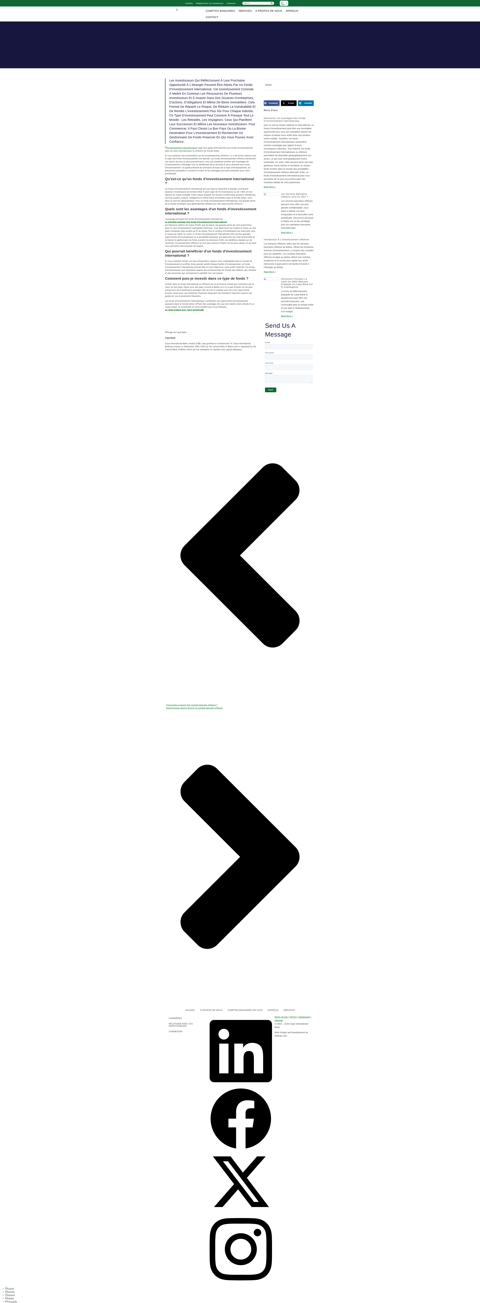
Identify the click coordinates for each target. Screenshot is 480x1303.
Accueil (190, 1010)
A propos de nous (268, 10)
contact (212, 17)
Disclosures (304, 1017)
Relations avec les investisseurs (209, 3)
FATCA (293, 1017)
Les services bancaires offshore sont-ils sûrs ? (294, 195)
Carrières (189, 3)
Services (245, 10)
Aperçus (292, 10)
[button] (272, 103)
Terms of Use (281, 1017)
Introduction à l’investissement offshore (286, 239)
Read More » (270, 187)
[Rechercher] (271, 3)
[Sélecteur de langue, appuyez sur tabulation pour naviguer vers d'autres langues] (284, 3)
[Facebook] (241, 1149)
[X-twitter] (241, 1212)
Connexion (231, 3)
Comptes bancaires (220, 10)
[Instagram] (241, 1284)
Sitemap (278, 1020)
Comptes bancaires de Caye (245, 1010)
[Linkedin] (241, 1086)
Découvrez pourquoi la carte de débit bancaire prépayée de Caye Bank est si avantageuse (297, 283)
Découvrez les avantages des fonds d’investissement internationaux (285, 119)
